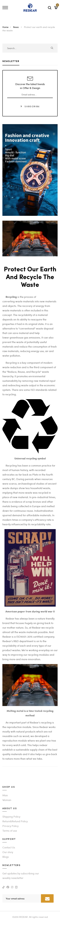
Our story (7, 852)
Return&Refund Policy (15, 821)
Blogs (5, 857)
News (16, 27)
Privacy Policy (10, 826)
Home (5, 27)
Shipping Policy (11, 816)
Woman (6, 800)
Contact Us (8, 847)
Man (5, 795)
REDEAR (23, 916)
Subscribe (32, 106)
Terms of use (9, 830)
